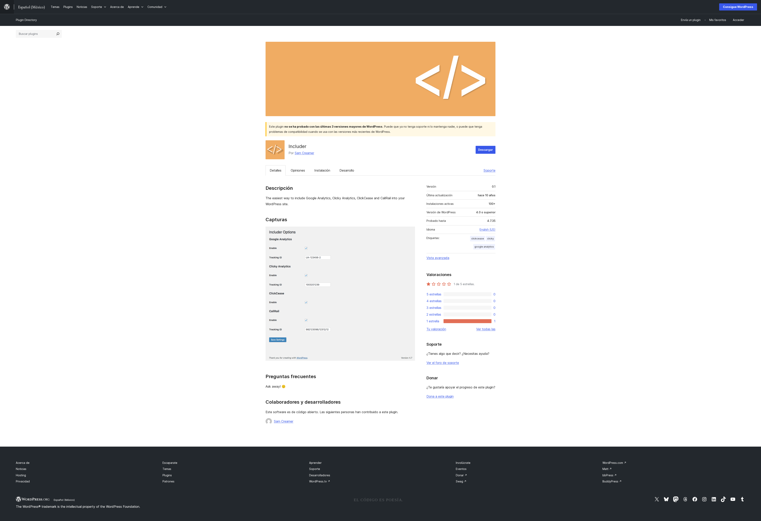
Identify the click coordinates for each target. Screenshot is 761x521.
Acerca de (23, 462)
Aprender (315, 462)
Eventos (461, 469)
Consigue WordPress (738, 7)
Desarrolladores (319, 475)
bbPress (609, 475)
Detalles (275, 170)
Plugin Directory (26, 20)
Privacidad (23, 481)
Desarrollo (346, 170)
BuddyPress (612, 481)
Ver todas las (485, 329)
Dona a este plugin (440, 396)
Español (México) (64, 499)
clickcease (477, 238)
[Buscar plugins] (58, 34)
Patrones (168, 481)
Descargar (485, 149)
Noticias (21, 469)
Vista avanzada (437, 258)
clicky (490, 238)
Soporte (489, 170)
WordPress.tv (319, 481)
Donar (461, 475)
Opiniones (298, 170)
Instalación (322, 170)
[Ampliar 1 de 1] (410, 232)
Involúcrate (463, 462)
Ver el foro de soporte (442, 363)
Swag (461, 481)
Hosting (21, 475)
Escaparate (170, 462)
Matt (607, 469)
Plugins (167, 475)
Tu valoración (436, 329)
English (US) (487, 229)
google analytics (484, 246)
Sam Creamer (304, 153)
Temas (167, 469)
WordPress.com (614, 462)
